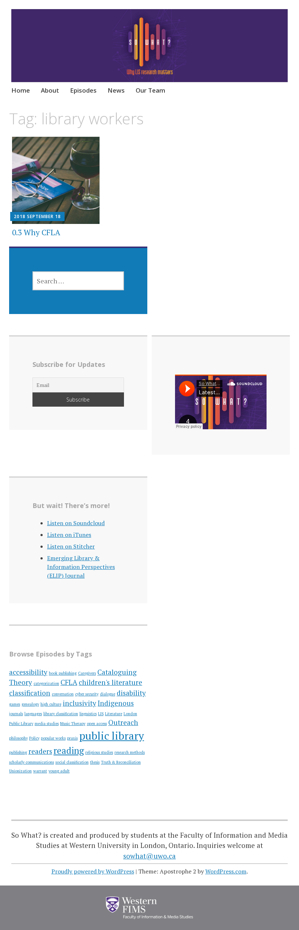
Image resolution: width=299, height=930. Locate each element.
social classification (72, 762)
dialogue (107, 694)
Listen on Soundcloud (76, 523)
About (50, 90)
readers (40, 751)
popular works (53, 738)
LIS (101, 713)
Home (20, 90)
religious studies (99, 752)
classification (29, 692)
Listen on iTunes (69, 535)
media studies (47, 723)
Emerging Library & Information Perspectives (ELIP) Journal (81, 567)
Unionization (20, 771)
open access (97, 723)
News (116, 90)
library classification (60, 713)
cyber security (86, 694)
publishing (18, 752)
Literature (113, 713)
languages (33, 713)
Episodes (83, 90)
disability (131, 692)
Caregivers (87, 673)
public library (111, 736)
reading (69, 750)
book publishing (63, 673)
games (14, 704)
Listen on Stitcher (71, 546)
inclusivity (79, 703)
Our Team (150, 90)
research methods (129, 752)
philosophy (18, 738)
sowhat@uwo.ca (149, 855)
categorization (46, 683)
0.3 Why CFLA (36, 232)
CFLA (69, 682)
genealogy (30, 704)
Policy (34, 738)
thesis (95, 762)
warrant (40, 771)
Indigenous (116, 703)
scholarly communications (31, 762)
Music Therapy (72, 723)
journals (16, 713)
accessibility (28, 672)
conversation (63, 694)
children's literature (110, 682)
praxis (72, 738)
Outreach (123, 722)
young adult (59, 771)
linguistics (88, 713)
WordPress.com (225, 871)
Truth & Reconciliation (121, 762)
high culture (50, 704)
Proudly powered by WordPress (92, 871)
